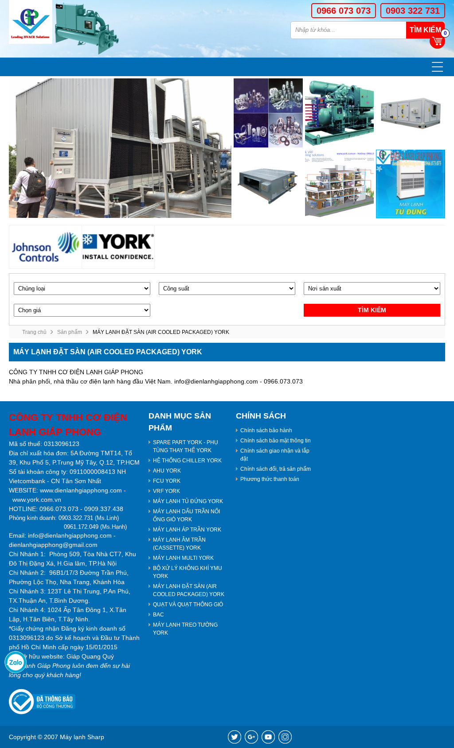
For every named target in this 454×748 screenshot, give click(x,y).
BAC (158, 615)
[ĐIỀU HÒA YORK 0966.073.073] (30, 22)
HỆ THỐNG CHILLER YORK (187, 460)
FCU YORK (166, 481)
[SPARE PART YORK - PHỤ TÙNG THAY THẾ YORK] (268, 112)
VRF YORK (166, 491)
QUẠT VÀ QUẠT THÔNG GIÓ (188, 604)
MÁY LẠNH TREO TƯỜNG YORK (185, 629)
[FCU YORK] (268, 184)
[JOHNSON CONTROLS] (45, 246)
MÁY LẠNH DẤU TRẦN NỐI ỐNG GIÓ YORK (186, 515)
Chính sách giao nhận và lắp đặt (274, 455)
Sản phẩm (69, 332)
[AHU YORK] (410, 112)
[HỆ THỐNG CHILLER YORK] (339, 112)
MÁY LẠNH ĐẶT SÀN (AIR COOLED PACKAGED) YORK (188, 590)
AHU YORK (167, 471)
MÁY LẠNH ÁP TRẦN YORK (187, 530)
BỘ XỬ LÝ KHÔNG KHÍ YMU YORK (187, 572)
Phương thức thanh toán (269, 479)
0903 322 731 (413, 11)
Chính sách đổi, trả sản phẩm (275, 469)
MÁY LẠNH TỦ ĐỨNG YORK (188, 501)
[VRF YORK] (339, 184)
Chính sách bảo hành (266, 430)
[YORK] (118, 246)
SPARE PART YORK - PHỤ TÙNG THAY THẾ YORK (185, 446)
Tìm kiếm (425, 30)
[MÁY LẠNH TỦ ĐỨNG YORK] (410, 184)
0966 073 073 (344, 11)
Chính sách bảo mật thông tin (275, 441)
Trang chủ (34, 332)
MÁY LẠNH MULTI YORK (183, 558)
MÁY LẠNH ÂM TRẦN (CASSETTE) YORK (179, 544)
